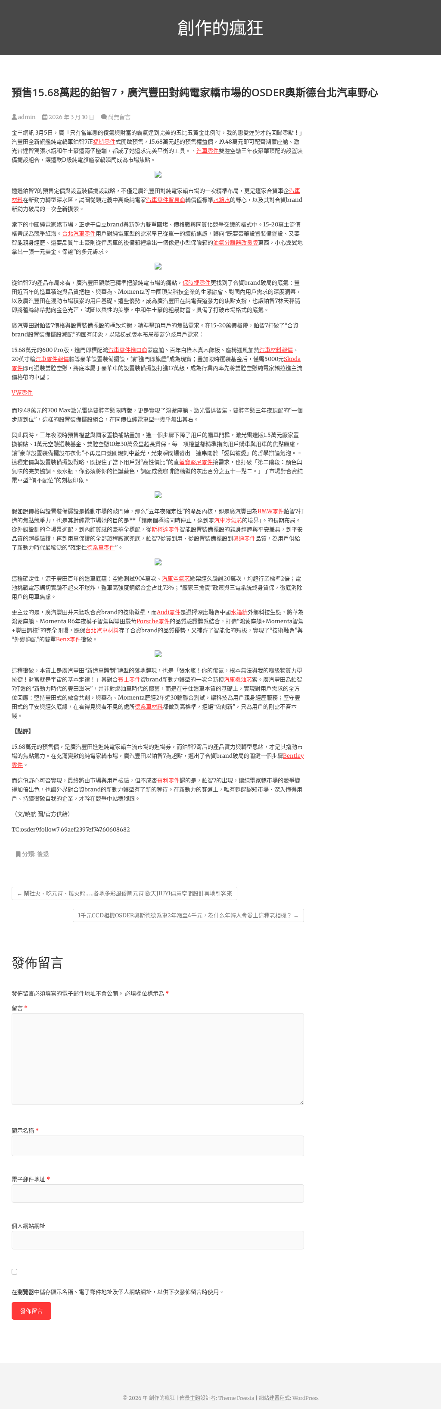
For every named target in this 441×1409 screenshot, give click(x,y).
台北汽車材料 (102, 630)
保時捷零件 (197, 282)
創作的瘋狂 (220, 27)
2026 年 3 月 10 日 (70, 117)
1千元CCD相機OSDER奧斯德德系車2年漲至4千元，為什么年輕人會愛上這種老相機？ (188, 915)
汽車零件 (207, 150)
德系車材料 (149, 706)
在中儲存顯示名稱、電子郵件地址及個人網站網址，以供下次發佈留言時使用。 (118, 1292)
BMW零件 (271, 511)
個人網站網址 (28, 1226)
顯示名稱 (25, 1130)
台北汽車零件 (79, 233)
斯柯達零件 (166, 529)
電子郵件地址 (31, 1179)
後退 (43, 854)
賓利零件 (168, 780)
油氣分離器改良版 (235, 242)
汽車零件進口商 (127, 350)
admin (26, 117)
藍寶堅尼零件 (196, 462)
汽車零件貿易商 (165, 200)
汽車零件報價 (52, 359)
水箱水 (221, 200)
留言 (20, 1008)
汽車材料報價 (276, 350)
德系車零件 (101, 547)
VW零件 (22, 392)
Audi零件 (168, 612)
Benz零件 (68, 639)
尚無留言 (119, 117)
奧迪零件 (244, 538)
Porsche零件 (153, 621)
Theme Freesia (236, 1398)
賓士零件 (129, 679)
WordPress (305, 1398)
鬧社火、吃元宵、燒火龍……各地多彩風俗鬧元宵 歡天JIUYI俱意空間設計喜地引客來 (124, 893)
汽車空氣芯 (176, 578)
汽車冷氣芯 (228, 520)
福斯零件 (104, 141)
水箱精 (239, 612)
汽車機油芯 (238, 679)
